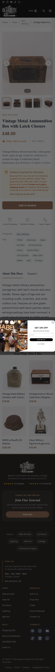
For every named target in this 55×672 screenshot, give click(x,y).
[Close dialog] (53, 322)
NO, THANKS (41, 344)
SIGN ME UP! (41, 339)
